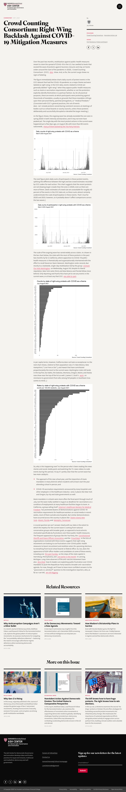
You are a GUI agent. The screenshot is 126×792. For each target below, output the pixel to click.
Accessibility (73, 789)
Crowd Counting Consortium (95, 35)
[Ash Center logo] (14, 6)
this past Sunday (51, 554)
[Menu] (119, 6)
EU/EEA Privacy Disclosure (101, 789)
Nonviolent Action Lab (110, 35)
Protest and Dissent (101, 42)
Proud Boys (75, 538)
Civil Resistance (91, 42)
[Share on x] (93, 47)
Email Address (81, 760)
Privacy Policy (63, 789)
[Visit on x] (10, 782)
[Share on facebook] (88, 47)
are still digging (52, 572)
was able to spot (70, 276)
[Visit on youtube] (20, 782)
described (41, 562)
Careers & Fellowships (49, 753)
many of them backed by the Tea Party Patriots (61, 126)
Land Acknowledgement (50, 765)
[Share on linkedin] (98, 47)
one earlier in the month (66, 556)
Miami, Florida (43, 520)
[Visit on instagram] (25, 782)
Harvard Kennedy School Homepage (54, 761)
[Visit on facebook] (5, 782)
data (51, 72)
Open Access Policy (116, 789)
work (82, 375)
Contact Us (46, 757)
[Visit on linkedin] (15, 782)
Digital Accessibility (85, 789)
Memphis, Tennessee (62, 520)
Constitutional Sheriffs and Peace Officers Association (61, 536)
